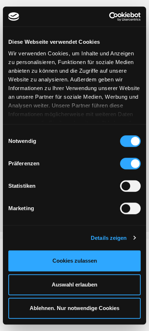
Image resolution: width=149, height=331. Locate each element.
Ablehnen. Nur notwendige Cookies (74, 308)
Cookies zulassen (74, 261)
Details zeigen (109, 238)
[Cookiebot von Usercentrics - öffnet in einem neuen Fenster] (109, 16)
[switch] (130, 163)
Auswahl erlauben (74, 284)
